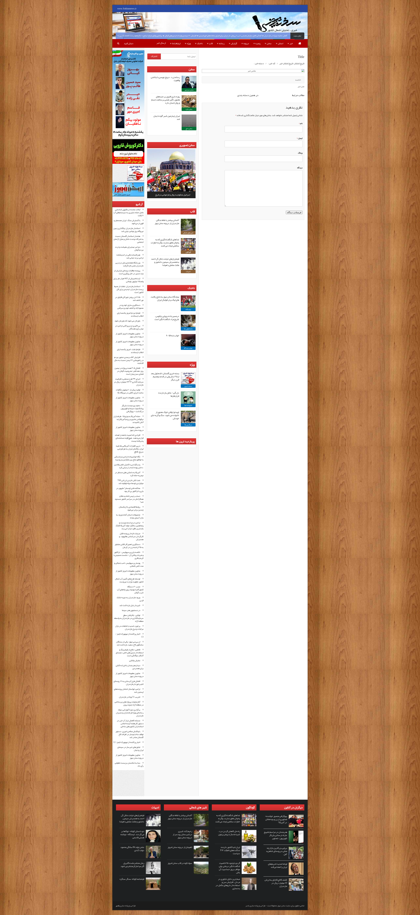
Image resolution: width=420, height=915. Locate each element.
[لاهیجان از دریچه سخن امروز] (201, 852)
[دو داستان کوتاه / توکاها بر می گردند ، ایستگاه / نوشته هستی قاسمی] (153, 836)
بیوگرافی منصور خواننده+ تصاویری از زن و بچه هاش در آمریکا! (276, 819)
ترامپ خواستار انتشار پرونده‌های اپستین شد (129, 690)
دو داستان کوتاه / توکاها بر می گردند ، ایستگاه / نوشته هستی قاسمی (132, 834)
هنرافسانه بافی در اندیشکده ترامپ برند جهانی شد (130, 256)
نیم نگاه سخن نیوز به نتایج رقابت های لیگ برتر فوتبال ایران (165, 298)
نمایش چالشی (134, 660)
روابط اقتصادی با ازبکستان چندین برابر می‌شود (131, 508)
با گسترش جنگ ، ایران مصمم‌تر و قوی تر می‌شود (129, 221)
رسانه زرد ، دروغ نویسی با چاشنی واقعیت (165, 79)
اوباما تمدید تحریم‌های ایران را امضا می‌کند (277, 865)
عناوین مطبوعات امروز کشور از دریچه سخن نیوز (130, 335)
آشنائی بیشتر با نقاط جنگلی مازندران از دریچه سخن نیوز (167, 221)
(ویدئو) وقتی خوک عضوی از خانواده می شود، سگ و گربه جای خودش (165, 415)
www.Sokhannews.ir (126, 8)
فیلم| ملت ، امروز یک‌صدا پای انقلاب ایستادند (130, 350)
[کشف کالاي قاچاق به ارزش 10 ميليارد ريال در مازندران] (296, 884)
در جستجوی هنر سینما (131, 610)
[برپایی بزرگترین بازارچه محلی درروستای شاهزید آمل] (296, 853)
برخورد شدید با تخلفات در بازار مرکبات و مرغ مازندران (129, 627)
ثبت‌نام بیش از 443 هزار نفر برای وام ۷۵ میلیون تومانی (128, 280)
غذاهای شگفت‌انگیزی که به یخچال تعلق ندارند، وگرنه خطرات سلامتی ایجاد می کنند (165, 242)
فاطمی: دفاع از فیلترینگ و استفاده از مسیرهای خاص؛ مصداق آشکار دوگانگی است (130, 653)
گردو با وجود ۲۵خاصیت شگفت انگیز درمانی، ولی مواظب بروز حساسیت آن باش (229, 868)
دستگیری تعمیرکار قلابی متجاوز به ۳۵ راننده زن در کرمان (129, 545)
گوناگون (188, 252)
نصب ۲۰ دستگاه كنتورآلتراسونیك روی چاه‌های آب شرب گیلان (130, 590)
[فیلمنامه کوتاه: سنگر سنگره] (153, 884)
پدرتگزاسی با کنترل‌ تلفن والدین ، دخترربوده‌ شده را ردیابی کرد (129, 466)
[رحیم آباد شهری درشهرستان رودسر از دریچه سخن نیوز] (201, 836)
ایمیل (300, 138)
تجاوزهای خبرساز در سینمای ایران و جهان (130, 748)
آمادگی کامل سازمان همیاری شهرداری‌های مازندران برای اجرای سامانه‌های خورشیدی (257, 36)
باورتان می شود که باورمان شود (127, 321)
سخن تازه (189, 109)
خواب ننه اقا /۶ (172, 335)
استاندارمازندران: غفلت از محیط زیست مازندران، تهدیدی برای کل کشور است (129, 289)
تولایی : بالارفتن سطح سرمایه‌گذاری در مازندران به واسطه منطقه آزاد (129, 618)
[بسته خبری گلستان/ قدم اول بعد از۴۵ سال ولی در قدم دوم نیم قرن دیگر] (188, 378)
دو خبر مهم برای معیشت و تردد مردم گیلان (129, 248)
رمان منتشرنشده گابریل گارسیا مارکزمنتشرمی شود (132, 864)
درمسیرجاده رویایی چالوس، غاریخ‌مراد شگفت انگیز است (167, 317)
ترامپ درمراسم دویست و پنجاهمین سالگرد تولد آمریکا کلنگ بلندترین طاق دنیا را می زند (130, 526)
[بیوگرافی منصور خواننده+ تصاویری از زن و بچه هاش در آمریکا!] (296, 821)
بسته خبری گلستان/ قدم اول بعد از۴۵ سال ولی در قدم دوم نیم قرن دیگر (165, 376)
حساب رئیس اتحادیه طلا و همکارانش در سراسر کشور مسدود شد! (129, 499)
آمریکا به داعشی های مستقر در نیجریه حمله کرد (129, 474)
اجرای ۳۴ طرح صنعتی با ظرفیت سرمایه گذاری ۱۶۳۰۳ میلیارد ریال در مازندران (129, 382)
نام (301, 123)
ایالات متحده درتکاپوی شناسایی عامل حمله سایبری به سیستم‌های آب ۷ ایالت (128, 212)
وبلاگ (300, 153)
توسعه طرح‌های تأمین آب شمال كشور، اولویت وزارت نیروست (129, 580)
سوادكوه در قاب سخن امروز (180, 863)
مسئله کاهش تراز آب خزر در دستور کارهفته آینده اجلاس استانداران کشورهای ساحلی (130, 723)
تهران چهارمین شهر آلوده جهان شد (166, 117)
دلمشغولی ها (188, 328)
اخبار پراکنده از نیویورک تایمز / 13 (130, 635)
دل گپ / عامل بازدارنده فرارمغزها (168, 394)
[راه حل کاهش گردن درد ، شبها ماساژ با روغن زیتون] (249, 836)
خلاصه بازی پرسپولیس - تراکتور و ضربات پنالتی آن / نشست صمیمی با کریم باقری (129, 555)
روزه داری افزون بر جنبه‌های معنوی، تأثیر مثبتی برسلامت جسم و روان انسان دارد (165, 99)
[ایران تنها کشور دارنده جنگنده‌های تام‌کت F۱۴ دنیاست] (249, 852)
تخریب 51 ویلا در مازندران (129, 697)
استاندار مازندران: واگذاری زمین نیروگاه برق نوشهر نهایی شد (128, 229)
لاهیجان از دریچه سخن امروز (180, 847)
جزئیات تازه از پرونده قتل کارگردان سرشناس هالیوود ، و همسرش (131, 536)
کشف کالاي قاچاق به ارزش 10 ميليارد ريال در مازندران (275, 882)
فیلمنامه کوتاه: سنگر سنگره (132, 879)
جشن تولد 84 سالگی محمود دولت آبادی (132, 848)
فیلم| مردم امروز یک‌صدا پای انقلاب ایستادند (130, 314)
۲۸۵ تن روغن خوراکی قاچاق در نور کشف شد (129, 298)
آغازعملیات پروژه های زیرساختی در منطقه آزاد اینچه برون (129, 703)
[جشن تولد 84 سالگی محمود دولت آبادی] (153, 852)
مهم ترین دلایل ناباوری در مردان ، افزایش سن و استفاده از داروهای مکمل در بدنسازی (228, 884)
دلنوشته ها (188, 405)
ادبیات (188, 271)
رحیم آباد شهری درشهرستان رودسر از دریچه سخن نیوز (182, 834)
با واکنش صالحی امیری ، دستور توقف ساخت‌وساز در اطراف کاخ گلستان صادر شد (130, 734)
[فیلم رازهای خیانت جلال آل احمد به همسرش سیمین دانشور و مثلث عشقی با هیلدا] (188, 263)
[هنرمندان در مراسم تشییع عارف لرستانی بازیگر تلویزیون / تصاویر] (296, 837)
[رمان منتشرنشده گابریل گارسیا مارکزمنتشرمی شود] (153, 868)
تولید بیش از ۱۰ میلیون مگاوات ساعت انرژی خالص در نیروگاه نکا (130, 391)
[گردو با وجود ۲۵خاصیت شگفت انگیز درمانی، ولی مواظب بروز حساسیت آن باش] (249, 868)
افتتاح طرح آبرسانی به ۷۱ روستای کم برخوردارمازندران (128, 682)
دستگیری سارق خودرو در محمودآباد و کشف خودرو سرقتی (130, 306)
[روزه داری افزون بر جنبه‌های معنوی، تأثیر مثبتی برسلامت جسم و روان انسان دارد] (189, 101)
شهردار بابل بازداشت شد (129, 605)
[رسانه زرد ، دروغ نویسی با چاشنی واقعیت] (189, 82)
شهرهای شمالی (188, 232)
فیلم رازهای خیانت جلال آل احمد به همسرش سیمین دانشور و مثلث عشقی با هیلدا (165, 261)
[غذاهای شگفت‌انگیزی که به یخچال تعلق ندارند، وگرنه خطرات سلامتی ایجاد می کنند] (188, 244)
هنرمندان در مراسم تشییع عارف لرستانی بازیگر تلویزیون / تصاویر (275, 835)
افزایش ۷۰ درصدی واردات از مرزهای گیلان (207, 36)
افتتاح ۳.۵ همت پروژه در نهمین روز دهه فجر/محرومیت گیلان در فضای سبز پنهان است (129, 371)
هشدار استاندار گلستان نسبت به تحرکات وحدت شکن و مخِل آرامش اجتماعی (128, 239)
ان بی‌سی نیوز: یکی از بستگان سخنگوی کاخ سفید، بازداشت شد (130, 643)
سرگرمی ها (188, 424)
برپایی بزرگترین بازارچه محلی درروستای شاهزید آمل (276, 851)
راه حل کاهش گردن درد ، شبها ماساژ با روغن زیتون (229, 833)
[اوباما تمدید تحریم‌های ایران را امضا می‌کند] (296, 868)
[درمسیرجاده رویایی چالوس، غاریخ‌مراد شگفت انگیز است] (188, 321)
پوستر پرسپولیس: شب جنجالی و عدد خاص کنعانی (129, 564)
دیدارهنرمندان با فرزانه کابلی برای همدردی (130, 666)
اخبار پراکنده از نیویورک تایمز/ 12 (126, 742)
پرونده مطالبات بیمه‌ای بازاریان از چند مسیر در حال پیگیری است (129, 272)
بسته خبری (188, 386)
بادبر (118, 906)
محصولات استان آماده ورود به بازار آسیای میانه (130, 516)
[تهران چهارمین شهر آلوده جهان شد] (189, 121)
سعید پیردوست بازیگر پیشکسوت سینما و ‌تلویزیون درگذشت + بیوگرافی (132, 408)
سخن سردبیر (189, 90)
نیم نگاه (188, 309)
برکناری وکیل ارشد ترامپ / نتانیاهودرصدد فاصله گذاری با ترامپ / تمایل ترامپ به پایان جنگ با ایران (151, 36)
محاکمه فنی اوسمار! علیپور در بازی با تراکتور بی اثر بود (130, 489)
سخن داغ (189, 128)
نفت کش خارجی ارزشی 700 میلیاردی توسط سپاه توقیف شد (130, 481)
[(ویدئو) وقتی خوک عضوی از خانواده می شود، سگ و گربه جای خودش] (188, 417)
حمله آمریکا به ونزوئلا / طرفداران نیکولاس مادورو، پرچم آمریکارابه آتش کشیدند (128, 419)
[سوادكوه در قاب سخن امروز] (201, 868)
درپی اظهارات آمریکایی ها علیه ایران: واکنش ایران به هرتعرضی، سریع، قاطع (130, 449)
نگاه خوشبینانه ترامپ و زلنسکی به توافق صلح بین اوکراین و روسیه (129, 458)
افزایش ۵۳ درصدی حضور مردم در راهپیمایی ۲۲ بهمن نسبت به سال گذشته (129, 360)
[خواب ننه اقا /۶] (188, 340)
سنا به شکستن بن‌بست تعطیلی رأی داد (129, 764)
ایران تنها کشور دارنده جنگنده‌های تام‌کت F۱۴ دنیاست (230, 850)
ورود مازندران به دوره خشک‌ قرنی (130, 599)
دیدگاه (300, 168)
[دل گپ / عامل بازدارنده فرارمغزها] (188, 397)
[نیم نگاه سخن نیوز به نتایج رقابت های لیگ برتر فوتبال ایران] (188, 301)
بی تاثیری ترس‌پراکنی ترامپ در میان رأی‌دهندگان (129, 327)
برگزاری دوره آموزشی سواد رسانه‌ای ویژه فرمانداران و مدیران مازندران (130, 713)
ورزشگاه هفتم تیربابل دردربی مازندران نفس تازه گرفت (129, 264)
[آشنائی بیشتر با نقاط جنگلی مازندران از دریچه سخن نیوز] (188, 225)
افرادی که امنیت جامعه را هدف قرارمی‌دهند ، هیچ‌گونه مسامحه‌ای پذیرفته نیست (129, 438)
